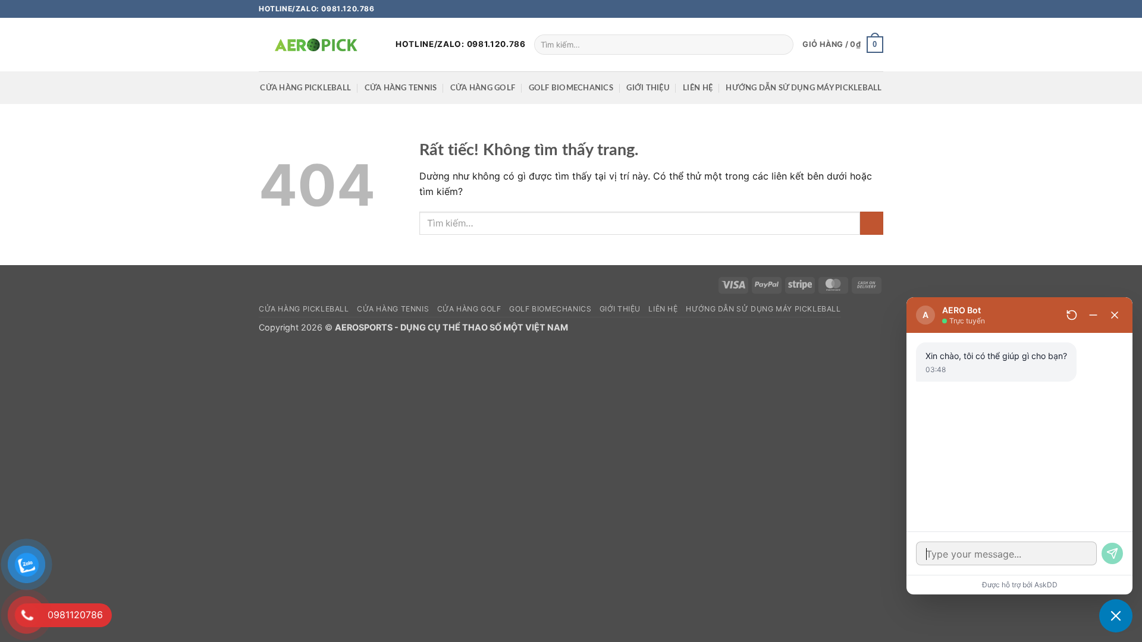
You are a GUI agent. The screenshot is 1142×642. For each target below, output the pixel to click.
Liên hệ (698, 88)
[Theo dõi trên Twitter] (866, 9)
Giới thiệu (648, 88)
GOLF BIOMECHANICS (571, 88)
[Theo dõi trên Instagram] (854, 9)
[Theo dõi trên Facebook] (843, 9)
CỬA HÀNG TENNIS (401, 88)
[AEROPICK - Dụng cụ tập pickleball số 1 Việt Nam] (318, 44)
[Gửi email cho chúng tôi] (877, 9)
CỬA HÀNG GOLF (482, 88)
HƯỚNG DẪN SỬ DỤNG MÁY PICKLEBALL (803, 88)
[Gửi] (782, 44)
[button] (842, 44)
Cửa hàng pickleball (305, 88)
